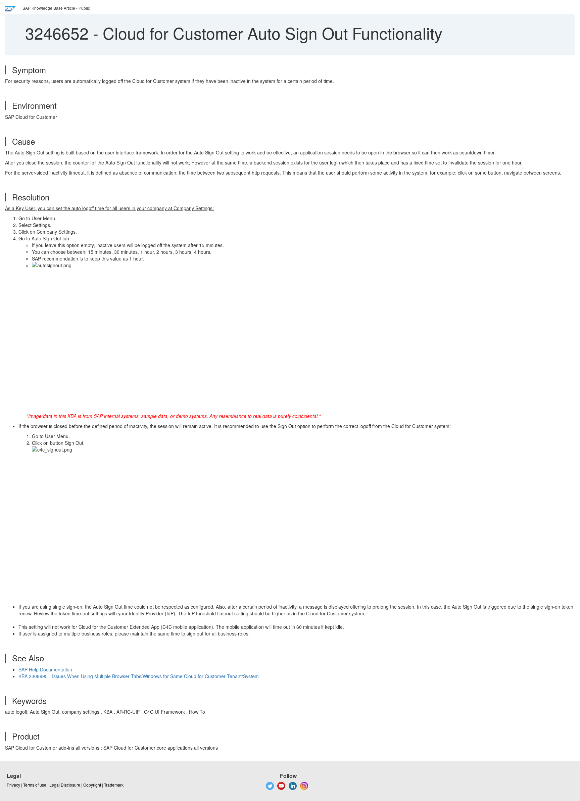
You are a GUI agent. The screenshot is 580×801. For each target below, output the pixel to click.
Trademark (114, 785)
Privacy (13, 785)
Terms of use (34, 785)
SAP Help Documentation (45, 669)
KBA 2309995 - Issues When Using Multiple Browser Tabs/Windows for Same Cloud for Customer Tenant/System (138, 676)
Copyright (92, 785)
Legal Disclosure (64, 785)
